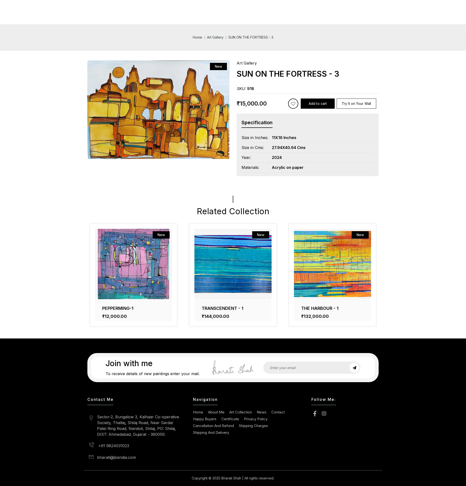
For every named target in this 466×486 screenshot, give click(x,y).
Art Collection (240, 412)
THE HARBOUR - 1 (320, 308)
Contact (278, 412)
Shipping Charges (253, 425)
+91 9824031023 (113, 445)
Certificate (230, 419)
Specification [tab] (257, 122)
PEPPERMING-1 (117, 308)
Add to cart (318, 103)
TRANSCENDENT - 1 (222, 308)
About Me (216, 412)
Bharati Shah (231, 478)
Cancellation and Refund (213, 425)
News (261, 412)
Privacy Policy (255, 419)
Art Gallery (215, 37)
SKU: (245, 88)
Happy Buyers (204, 419)
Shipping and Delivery (211, 432)
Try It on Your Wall (356, 103)
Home (197, 37)
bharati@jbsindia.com (116, 457)
